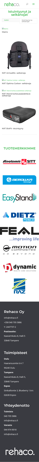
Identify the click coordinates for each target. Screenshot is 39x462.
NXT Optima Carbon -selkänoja (16, 83)
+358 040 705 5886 (13, 322)
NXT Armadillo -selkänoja (14, 73)
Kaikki (6, 20)
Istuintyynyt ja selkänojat (27, 20)
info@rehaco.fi (11, 317)
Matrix (5, 32)
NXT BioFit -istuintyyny (12, 128)
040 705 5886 (10, 416)
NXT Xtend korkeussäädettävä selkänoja (16, 95)
